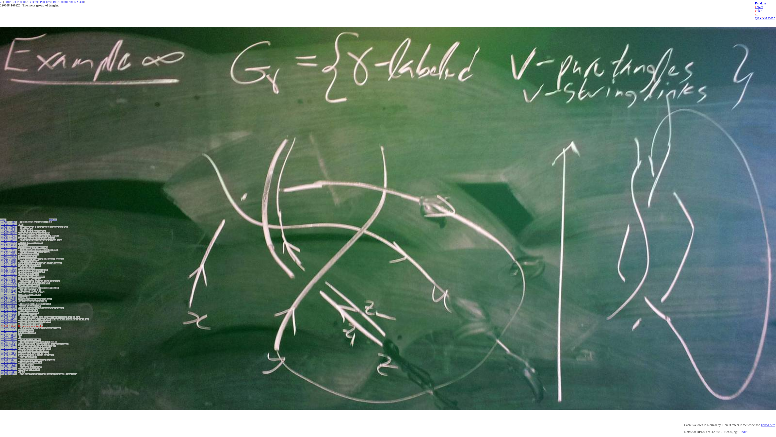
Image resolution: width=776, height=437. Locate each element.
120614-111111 (9, 224)
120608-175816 (9, 308)
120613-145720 (9, 254)
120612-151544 (9, 268)
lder (758, 10)
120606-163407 (9, 362)
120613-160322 (9, 245)
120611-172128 (9, 283)
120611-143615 (9, 303)
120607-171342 (9, 328)
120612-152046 (9, 265)
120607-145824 (9, 348)
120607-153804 (9, 344)
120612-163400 (9, 261)
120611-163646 (9, 288)
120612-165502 (9, 259)
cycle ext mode (765, 18)
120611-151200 (9, 299)
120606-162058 (9, 365)
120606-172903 (9, 355)
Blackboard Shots (64, 1)
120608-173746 (9, 313)
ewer (759, 7)
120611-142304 (9, 306)
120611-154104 (9, 295)
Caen (80, 1)
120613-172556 (9, 238)
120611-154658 (9, 292)
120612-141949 (9, 274)
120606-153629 (9, 369)
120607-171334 (9, 330)
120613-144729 (9, 257)
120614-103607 (9, 227)
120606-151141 (9, 372)
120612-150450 (9, 270)
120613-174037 (9, 236)
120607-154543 (9, 342)
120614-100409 (9, 231)
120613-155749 (9, 247)
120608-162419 (9, 321)
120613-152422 (9, 250)
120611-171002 (9, 285)
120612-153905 (9, 263)
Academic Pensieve (38, 1)
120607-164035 (9, 337)
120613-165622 (9, 240)
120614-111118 (9, 222)
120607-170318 (9, 333)
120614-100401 (9, 233)
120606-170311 (9, 357)
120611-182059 (9, 277)
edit (744, 432)
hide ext (53, 219)
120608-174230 (9, 310)
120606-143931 (9, 374)
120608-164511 (9, 319)
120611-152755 (9, 297)
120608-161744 (9, 324)
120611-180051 (9, 279)
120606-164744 (9, 360)
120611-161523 (9, 290)
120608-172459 (9, 315)
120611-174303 (9, 281)
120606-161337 (9, 367)
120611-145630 (9, 301)
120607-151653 (9, 346)
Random (760, 3)
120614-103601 (9, 229)
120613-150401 (9, 252)
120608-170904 (9, 317)
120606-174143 (9, 353)
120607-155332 (9, 339)
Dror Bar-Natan (15, 1)
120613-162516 (9, 243)
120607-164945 (9, 335)
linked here (768, 425)
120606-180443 (9, 351)
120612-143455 (9, 272)
